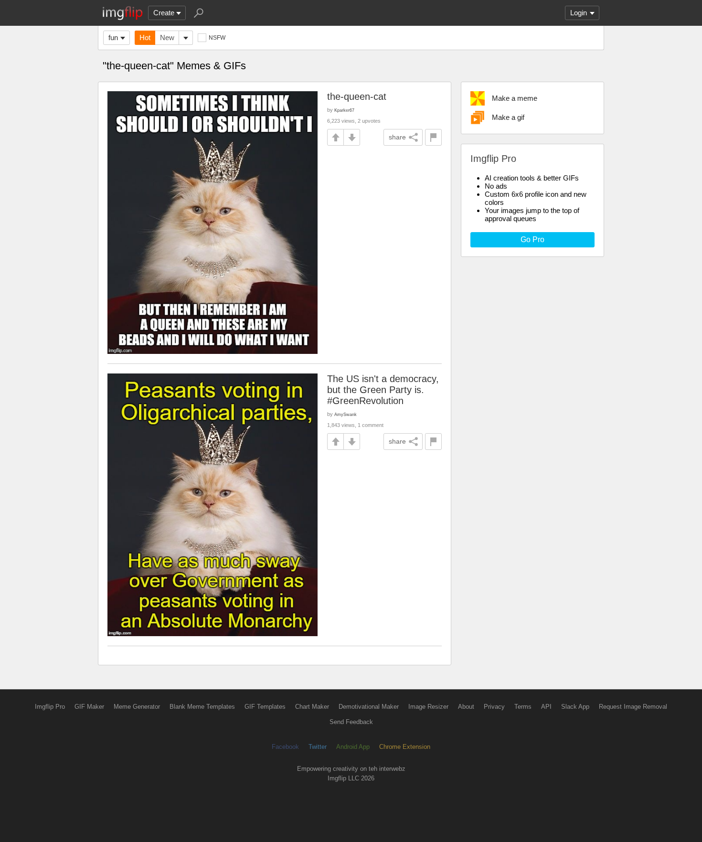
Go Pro (532, 239)
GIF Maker (89, 706)
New (167, 37)
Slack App (575, 706)
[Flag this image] (433, 137)
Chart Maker (312, 706)
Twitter (317, 746)
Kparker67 (344, 110)
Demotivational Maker (369, 706)
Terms (523, 706)
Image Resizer (428, 706)
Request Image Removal (633, 706)
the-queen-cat (356, 96)
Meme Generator (137, 706)
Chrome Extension (404, 746)
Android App (353, 746)
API (546, 706)
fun (113, 37)
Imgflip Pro (50, 706)
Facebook (285, 746)
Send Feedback (351, 721)
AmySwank (345, 414)
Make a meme (514, 98)
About (466, 706)
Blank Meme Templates (202, 706)
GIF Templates (265, 706)
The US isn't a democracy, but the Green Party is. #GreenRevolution (383, 389)
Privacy (494, 706)
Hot (144, 37)
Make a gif (508, 117)
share (397, 137)
